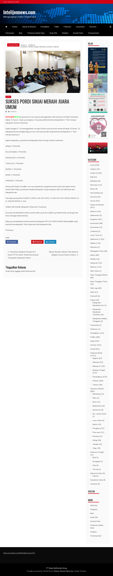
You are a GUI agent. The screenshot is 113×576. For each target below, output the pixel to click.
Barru (94, 398)
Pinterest (38, 242)
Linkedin (51, 242)
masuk (17, 271)
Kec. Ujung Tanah (99, 414)
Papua (92, 300)
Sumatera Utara (96, 480)
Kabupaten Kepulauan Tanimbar (96, 312)
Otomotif (93, 296)
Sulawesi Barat (96, 353)
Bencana (93, 185)
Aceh (92, 165)
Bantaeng (96, 394)
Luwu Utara (97, 420)
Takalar (95, 444)
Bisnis (92, 189)
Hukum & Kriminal (29, 27)
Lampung (94, 231)
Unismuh (93, 484)
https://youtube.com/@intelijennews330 (19, 553)
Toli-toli (95, 469)
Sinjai (92, 341)
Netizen (93, 267)
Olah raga (94, 288)
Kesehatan (80, 27)
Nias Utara (94, 271)
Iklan (21, 33)
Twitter (25, 242)
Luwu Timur (94, 235)
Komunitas (94, 227)
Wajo (94, 448)
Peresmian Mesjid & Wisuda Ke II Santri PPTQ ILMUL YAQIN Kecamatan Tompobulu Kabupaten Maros (23, 255)
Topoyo (95, 385)
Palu (94, 465)
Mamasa (93, 247)
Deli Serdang (95, 193)
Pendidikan (44, 27)
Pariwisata (10, 33)
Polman (95, 381)
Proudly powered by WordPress (39, 571)
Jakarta (93, 211)
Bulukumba (96, 406)
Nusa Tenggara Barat (98, 275)
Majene (95, 358)
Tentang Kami (93, 33)
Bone (94, 402)
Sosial (92, 349)
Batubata (94, 181)
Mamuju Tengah (98, 370)
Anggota (93, 509)
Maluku (93, 243)
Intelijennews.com (19, 12)
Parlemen (67, 27)
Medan (93, 259)
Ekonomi (92, 27)
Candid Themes (80, 571)
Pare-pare (96, 432)
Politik (56, 27)
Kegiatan (93, 219)
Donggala (96, 461)
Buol (94, 457)
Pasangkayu (97, 377)
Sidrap (94, 440)
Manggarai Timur (97, 251)
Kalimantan (94, 215)
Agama (93, 169)
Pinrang (95, 436)
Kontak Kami (78, 33)
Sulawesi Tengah (97, 452)
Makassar (94, 239)
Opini (92, 292)
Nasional (93, 263)
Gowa (92, 201)
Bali (91, 177)
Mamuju (95, 366)
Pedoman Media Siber (36, 33)
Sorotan (93, 345)
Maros (92, 255)
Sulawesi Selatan (97, 388)
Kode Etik (53, 33)
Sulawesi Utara (96, 473)
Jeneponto (96, 410)
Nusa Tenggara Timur (98, 281)
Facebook (12, 242)
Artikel (14, 27)
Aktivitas (93, 505)
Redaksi (65, 33)
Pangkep (96, 428)
